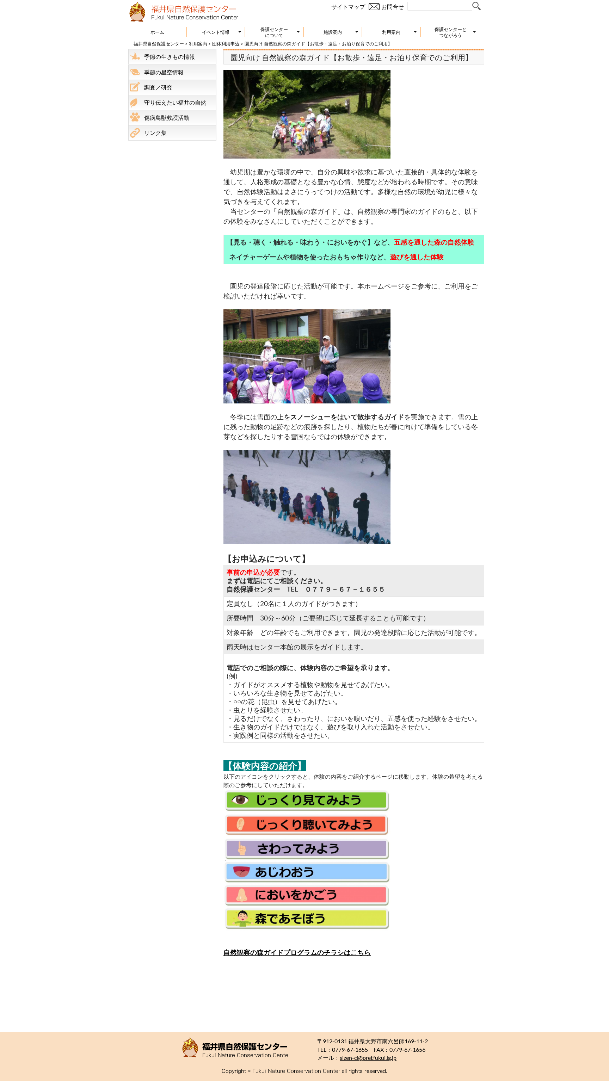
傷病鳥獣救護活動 (166, 117)
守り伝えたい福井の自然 (175, 102)
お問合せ (392, 6)
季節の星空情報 (164, 72)
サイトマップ (348, 6)
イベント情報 (215, 32)
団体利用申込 (226, 44)
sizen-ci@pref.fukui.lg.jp (368, 1058)
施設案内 (333, 32)
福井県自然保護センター (159, 44)
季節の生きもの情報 (169, 56)
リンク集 (155, 132)
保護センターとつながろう (451, 32)
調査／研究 (158, 87)
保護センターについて (274, 32)
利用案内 (391, 32)
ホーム (157, 32)
